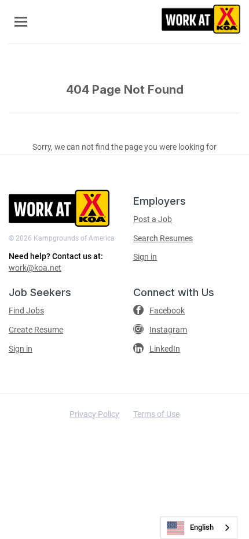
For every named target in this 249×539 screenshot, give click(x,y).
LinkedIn (164, 348)
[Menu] (20, 22)
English (202, 527)
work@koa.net (35, 267)
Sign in (145, 256)
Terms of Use (156, 414)
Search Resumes (163, 238)
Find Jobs (26, 310)
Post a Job (152, 219)
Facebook (167, 310)
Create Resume (36, 329)
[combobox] (198, 527)
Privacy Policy (94, 414)
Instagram (168, 329)
